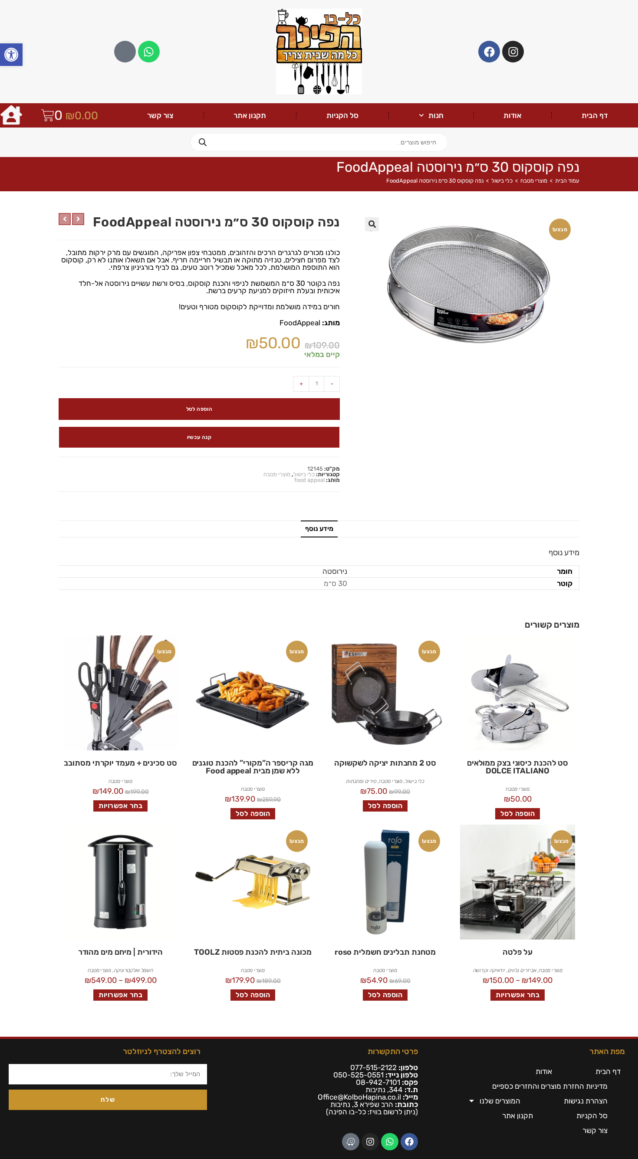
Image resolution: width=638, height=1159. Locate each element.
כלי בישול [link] (502, 180)
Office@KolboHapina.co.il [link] (359, 1097)
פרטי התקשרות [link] (393, 1051)
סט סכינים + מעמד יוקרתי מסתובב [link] (120, 763)
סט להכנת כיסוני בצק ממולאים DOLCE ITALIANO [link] (517, 767)
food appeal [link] (309, 480)
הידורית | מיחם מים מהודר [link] (120, 952)
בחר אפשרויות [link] (120, 806)
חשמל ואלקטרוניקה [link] (133, 970)
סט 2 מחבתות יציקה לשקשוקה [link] (385, 763)
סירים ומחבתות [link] (361, 781)
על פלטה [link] (517, 952)
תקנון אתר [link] (249, 115)
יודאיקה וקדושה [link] (489, 970)
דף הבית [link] (595, 115)
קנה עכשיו (199, 437)
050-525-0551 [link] (358, 1075)
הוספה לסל (199, 409)
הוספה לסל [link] (517, 813)
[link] (11, 54)
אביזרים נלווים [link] (522, 970)
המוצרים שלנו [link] (500, 1101)
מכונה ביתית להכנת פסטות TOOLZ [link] (252, 952)
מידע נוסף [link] (319, 529)
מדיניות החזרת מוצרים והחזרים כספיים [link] (550, 1086)
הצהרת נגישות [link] (586, 1101)
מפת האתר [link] (607, 1051)
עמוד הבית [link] (567, 180)
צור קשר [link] (160, 115)
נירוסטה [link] (334, 571)
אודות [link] (512, 115)
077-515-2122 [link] (373, 1067)
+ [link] (301, 383)
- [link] (332, 383)
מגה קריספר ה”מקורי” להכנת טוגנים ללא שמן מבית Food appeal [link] (253, 767)
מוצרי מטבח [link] (533, 180)
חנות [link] (436, 115)
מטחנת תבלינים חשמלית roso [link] (385, 952)
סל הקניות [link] (342, 115)
